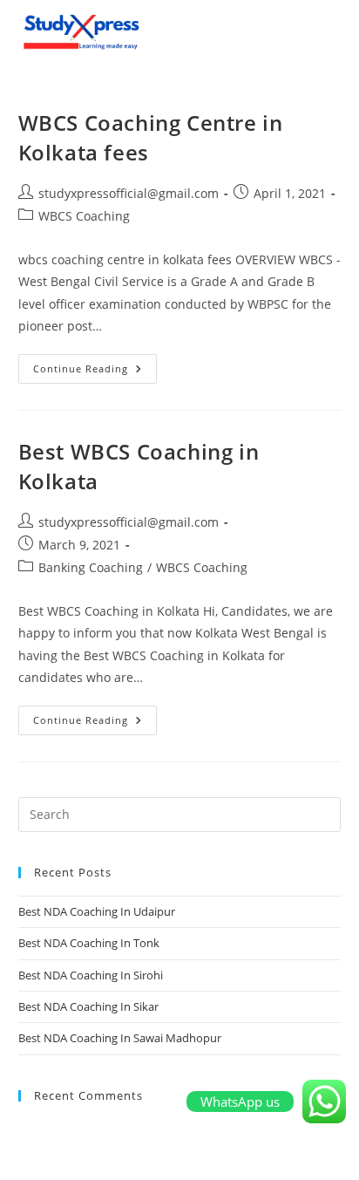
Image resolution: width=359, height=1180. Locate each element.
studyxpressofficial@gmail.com (128, 193)
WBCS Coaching (84, 216)
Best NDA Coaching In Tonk (88, 943)
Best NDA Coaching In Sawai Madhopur (119, 1038)
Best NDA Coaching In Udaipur (96, 911)
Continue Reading (95, 364)
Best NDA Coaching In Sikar (88, 1006)
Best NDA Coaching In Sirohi (90, 975)
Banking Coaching (90, 567)
